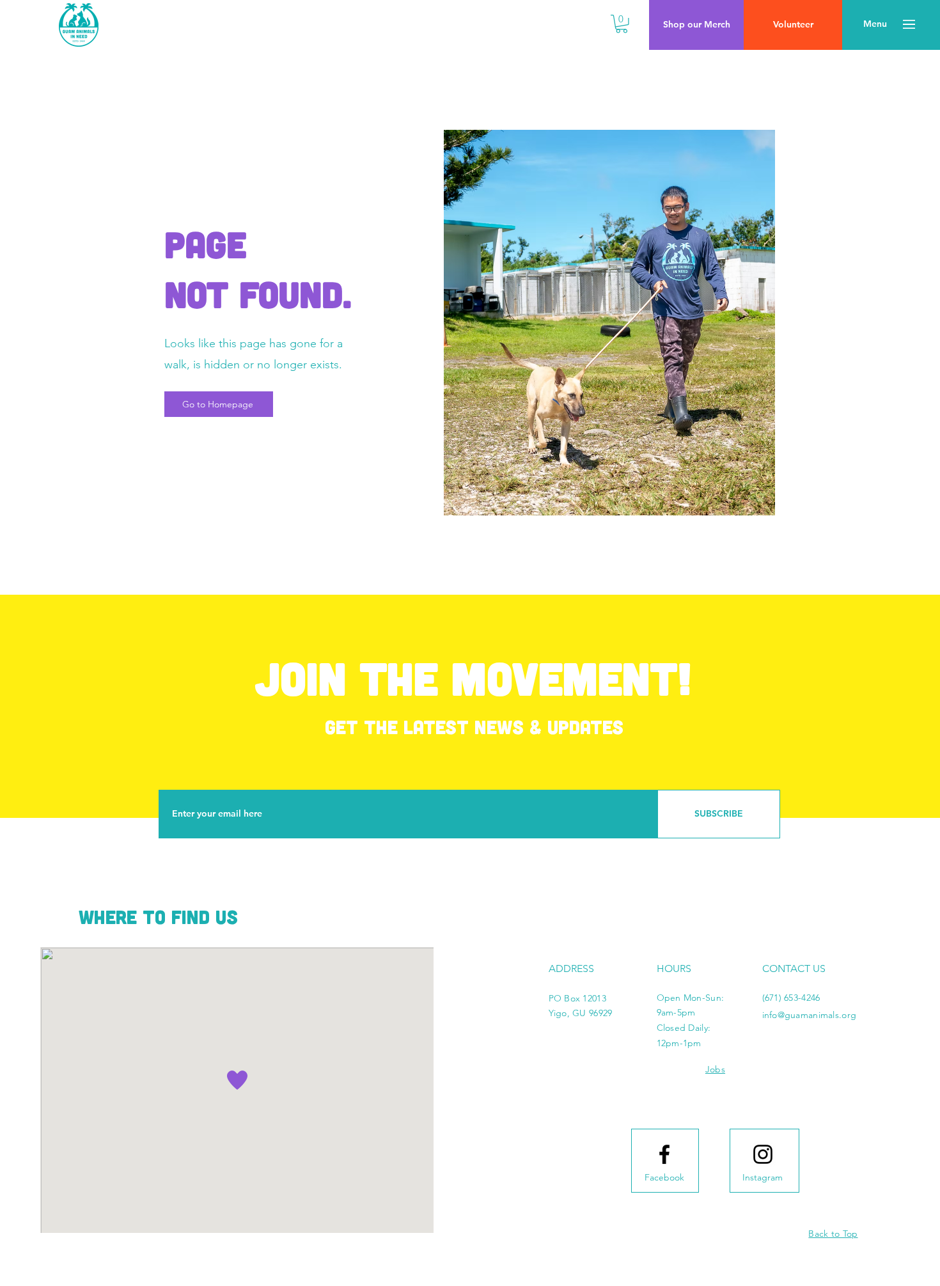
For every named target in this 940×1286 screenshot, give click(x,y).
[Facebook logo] (664, 1154)
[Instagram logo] (763, 1154)
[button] (621, 24)
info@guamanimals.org (809, 1015)
